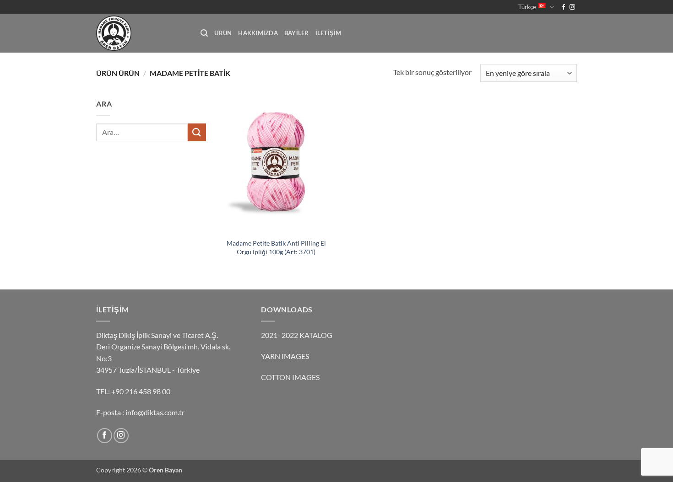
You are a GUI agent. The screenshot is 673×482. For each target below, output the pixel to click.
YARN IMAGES (285, 356)
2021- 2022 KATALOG (296, 335)
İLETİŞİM (328, 33)
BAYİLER (296, 33)
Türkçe (527, 7)
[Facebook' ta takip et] (563, 7)
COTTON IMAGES (290, 377)
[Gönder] (197, 132)
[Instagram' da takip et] (572, 7)
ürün (223, 33)
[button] (204, 33)
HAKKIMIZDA (258, 33)
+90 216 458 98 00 (140, 391)
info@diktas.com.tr (155, 412)
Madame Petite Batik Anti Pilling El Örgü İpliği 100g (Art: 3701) (276, 247)
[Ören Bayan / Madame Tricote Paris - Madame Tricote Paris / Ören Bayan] (141, 33)
